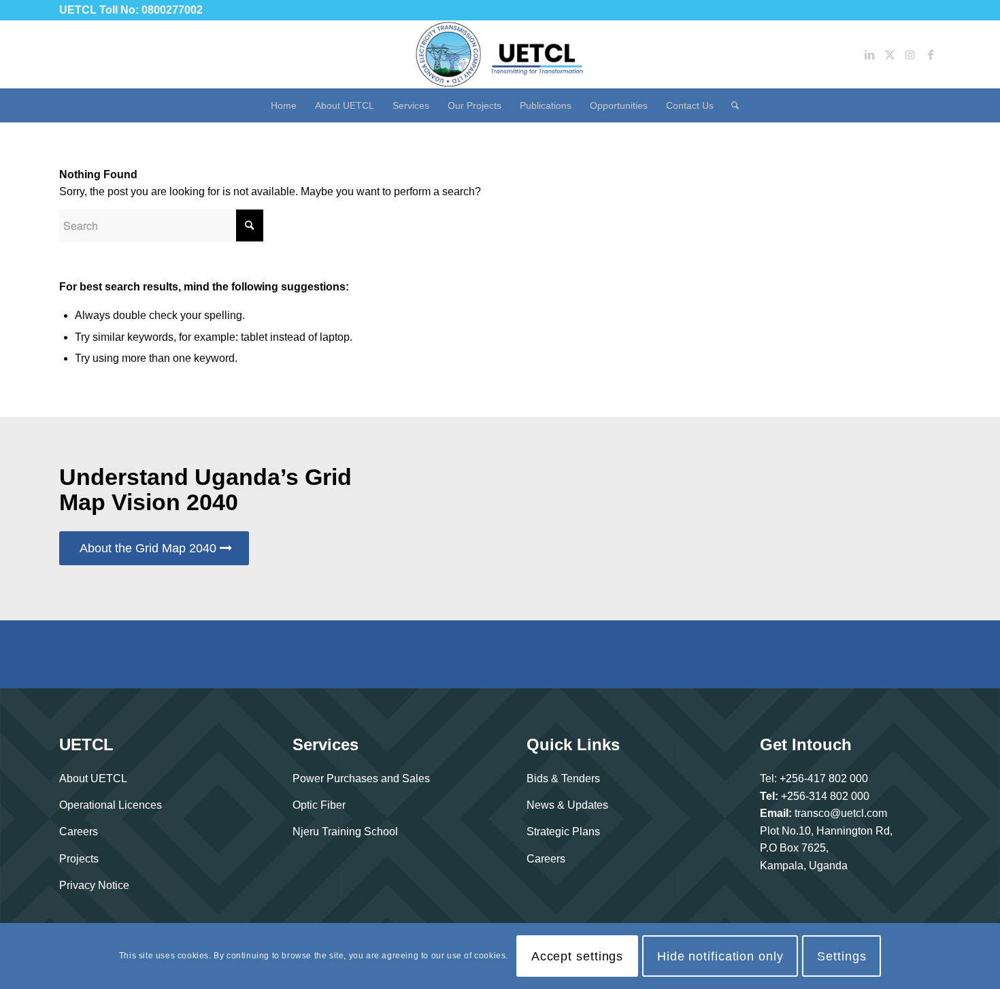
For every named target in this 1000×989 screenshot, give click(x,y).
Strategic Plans (563, 831)
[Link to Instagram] (910, 54)
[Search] (730, 105)
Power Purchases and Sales (361, 778)
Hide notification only (720, 956)
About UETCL (93, 778)
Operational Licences (110, 805)
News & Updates (567, 805)
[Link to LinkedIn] (869, 54)
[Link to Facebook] (930, 54)
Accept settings (577, 956)
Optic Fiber (319, 805)
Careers (78, 831)
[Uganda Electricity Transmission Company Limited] (500, 54)
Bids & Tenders (563, 778)
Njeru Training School (345, 831)
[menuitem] (283, 105)
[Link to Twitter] (890, 54)
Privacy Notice (94, 885)
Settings (841, 956)
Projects (79, 859)
